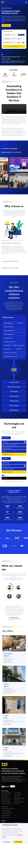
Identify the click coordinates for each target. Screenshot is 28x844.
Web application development (8, 816)
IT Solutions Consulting (9, 350)
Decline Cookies (7, 841)
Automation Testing (8, 335)
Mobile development (6, 803)
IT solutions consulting (6, 811)
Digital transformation (19, 810)
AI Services (17, 811)
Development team (6, 808)
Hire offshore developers (7, 820)
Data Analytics (7, 357)
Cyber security (18, 801)
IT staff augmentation (6, 822)
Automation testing (6, 810)
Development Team (8, 346)
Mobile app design (6, 818)
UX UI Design (20, 331)
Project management (6, 806)
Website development (6, 801)
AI (22, 364)
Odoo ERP (18, 357)
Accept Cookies (18, 841)
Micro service (17, 808)
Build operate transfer (19, 806)
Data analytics (18, 803)
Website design (5, 815)
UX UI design (4, 804)
